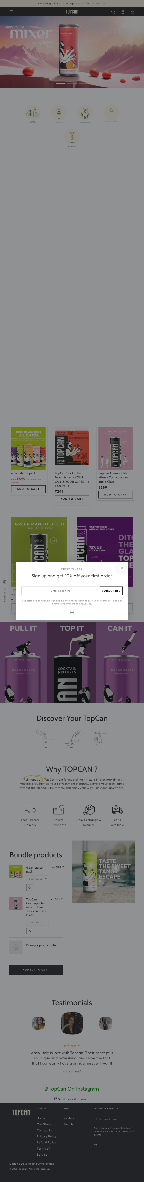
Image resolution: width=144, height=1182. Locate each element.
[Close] (122, 568)
